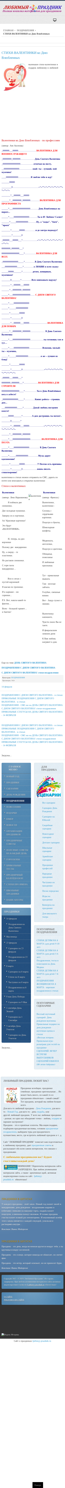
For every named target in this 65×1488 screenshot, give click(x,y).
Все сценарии (48, 802)
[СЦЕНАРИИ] (49, 796)
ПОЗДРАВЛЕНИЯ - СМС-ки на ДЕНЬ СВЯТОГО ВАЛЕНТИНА (32, 705)
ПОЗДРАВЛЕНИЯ (25, 30)
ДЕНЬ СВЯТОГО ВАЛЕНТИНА (30, 662)
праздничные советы (41, 1145)
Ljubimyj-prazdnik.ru (35, 1284)
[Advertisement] (32, 113)
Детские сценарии (51, 842)
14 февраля (7, 686)
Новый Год (12, 1111)
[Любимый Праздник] (32, 8)
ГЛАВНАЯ (8, 30)
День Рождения (43, 1108)
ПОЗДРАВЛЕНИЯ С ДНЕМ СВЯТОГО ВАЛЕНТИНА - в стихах (32, 694)
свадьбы (40, 1111)
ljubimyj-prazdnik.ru (41, 1340)
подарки (56, 1118)
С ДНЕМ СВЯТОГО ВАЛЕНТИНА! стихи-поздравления (29, 708)
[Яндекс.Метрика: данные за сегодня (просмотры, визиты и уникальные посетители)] (10, 1334)
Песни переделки (50, 890)
